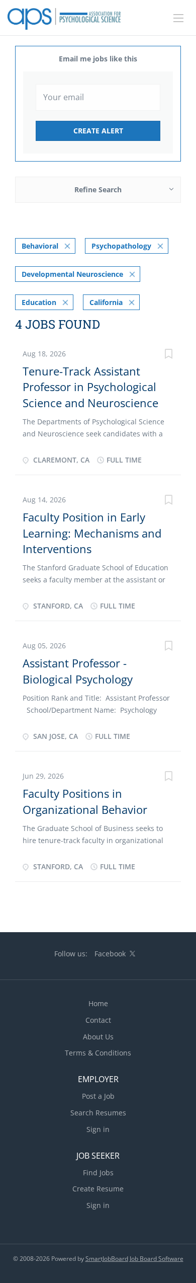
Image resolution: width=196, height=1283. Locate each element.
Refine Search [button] (98, 189)
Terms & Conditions (98, 1053)
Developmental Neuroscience (72, 274)
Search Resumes (98, 1112)
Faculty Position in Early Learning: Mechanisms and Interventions (92, 532)
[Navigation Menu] (178, 18)
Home (98, 1003)
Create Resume (98, 1188)
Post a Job (98, 1096)
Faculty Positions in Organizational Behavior (85, 801)
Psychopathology (121, 246)
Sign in (98, 1129)
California (106, 302)
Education (39, 302)
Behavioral (40, 246)
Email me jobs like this (98, 58)
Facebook (110, 953)
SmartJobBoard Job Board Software (134, 1258)
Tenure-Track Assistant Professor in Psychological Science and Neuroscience (90, 386)
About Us (98, 1036)
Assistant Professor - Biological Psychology (78, 670)
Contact (98, 1020)
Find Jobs (98, 1172)
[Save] (168, 355)
